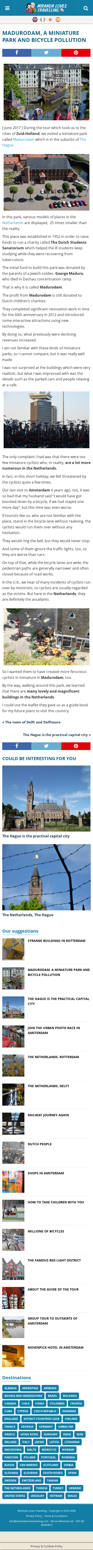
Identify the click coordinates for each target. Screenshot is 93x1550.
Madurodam (24, 139)
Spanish (58, 19)
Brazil (52, 1396)
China (39, 1403)
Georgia (27, 1427)
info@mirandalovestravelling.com (28, 1521)
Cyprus (23, 1411)
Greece (10, 1434)
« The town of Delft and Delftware (31, 722)
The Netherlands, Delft (48, 1086)
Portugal (48, 1457)
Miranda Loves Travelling (32, 1510)
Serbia (68, 1465)
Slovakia (11, 1473)
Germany (46, 1427)
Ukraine (75, 1488)
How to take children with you (56, 1202)
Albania (10, 1388)
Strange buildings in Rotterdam (56, 941)
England (11, 1419)
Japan (39, 1442)
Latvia (54, 1442)
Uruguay (37, 1496)
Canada (10, 1403)
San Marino (29, 1465)
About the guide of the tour (53, 1289)
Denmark (69, 1411)
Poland (29, 1457)
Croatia (76, 1403)
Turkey (58, 1488)
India (67, 1434)
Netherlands (12, 222)
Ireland (10, 1442)
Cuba (8, 1411)
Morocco (49, 1450)
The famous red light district (54, 1260)
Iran (80, 1434)
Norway (68, 1450)
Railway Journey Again (48, 1115)
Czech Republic (45, 1411)
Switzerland (31, 1480)
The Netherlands (17, 1488)
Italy (26, 1442)
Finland (71, 1419)
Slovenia (30, 1473)
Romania (68, 1457)
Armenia (50, 1388)
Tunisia (41, 1488)
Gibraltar (65, 1427)
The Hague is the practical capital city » (57, 734)
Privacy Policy (34, 1516)
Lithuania (72, 1442)
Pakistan (11, 1457)
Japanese (50, 19)
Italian (42, 19)
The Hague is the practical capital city (36, 836)
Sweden (10, 1480)
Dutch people (40, 1144)
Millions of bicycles (46, 1231)
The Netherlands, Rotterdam (53, 1057)
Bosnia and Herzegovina (23, 1396)
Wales (72, 1496)
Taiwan (52, 1480)
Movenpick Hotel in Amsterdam (56, 1347)
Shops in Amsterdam (46, 1173)
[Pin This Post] (76, 53)
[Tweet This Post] (46, 53)
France (10, 1427)
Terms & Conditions (55, 1516)
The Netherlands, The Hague (27, 914)
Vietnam (56, 1496)
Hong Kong (29, 1434)
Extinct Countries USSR (41, 1419)
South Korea (53, 1473)
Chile (26, 1403)
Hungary (50, 1434)
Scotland (50, 1465)
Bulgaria (70, 1396)
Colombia (57, 1403)
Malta (31, 1450)
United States (15, 1496)
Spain (72, 1473)
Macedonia (13, 1450)
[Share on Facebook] (17, 53)
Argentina (30, 1388)
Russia (9, 1465)
